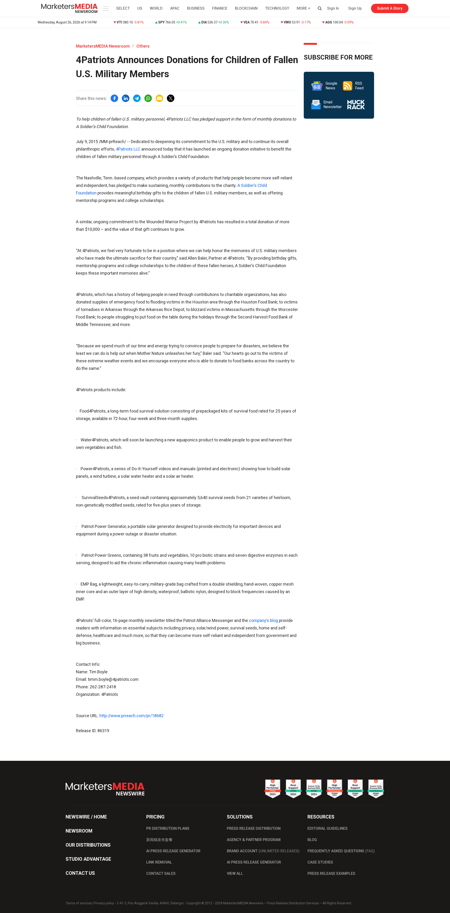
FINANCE (219, 8)
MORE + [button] (303, 8)
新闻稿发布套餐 (159, 839)
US (139, 8)
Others (143, 46)
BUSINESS (196, 8)
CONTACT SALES (161, 873)
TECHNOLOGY (277, 8)
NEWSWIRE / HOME (86, 817)
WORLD (156, 8)
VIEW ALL (235, 873)
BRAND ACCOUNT (263, 851)
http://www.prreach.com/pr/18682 (131, 715)
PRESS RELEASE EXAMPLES (331, 873)
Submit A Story (389, 8)
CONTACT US (80, 873)
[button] (105, 8)
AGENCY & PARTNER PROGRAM (254, 839)
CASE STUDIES (320, 862)
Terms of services (79, 903)
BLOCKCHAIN (246, 8)
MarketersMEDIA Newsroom (103, 46)
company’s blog (263, 620)
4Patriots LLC (128, 149)
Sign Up (355, 8)
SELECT (123, 8)
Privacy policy (104, 903)
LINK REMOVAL (159, 862)
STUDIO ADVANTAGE (88, 859)
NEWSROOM (79, 831)
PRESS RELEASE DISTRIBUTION (254, 828)
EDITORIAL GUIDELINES (328, 828)
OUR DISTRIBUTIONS (88, 845)
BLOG (312, 839)
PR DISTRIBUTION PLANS (167, 828)
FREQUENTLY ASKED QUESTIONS (341, 851)
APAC (175, 8)
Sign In (333, 8)
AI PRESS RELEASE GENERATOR (173, 851)
